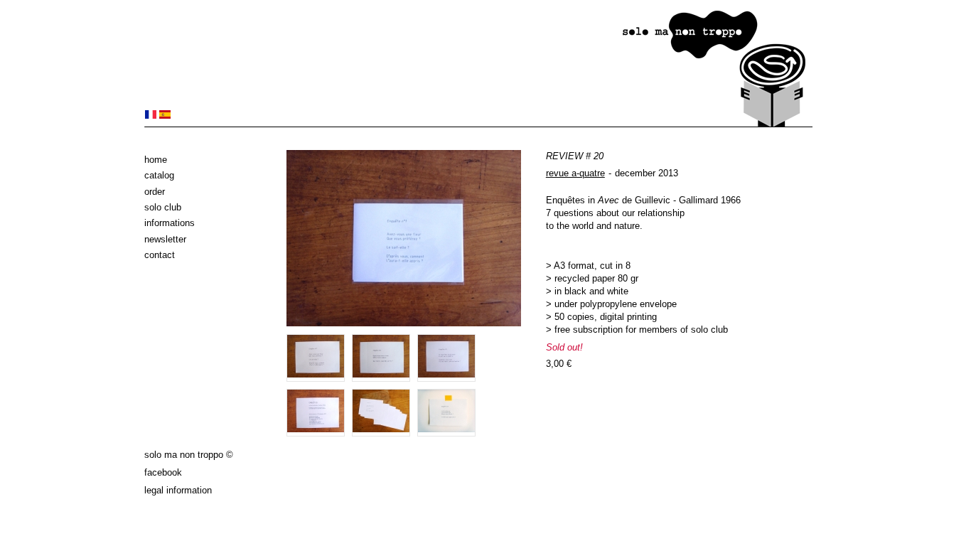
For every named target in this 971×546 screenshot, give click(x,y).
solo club (162, 207)
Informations (169, 223)
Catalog (159, 175)
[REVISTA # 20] (165, 115)
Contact (159, 255)
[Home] (478, 124)
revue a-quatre (575, 173)
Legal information (178, 490)
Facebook (163, 472)
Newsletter (165, 239)
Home (155, 159)
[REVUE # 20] (150, 115)
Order (154, 191)
